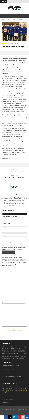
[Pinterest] (19, 417)
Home (3, 19)
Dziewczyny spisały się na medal (14, 171)
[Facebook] (6, 417)
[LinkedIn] (14, 417)
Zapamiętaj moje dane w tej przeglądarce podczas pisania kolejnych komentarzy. (13, 248)
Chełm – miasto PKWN (9, 369)
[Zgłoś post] (6, 53)
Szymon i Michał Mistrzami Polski (14, 176)
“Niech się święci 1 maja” (9, 372)
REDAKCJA (17, 43)
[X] (10, 417)
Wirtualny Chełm (14, 330)
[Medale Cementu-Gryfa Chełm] (14, 214)
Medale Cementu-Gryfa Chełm (9, 216)
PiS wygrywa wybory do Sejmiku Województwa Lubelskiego (12, 377)
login (4, 1)
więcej (27, 53)
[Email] (23, 417)
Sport (7, 19)
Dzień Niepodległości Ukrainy (11, 365)
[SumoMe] (27, 417)
